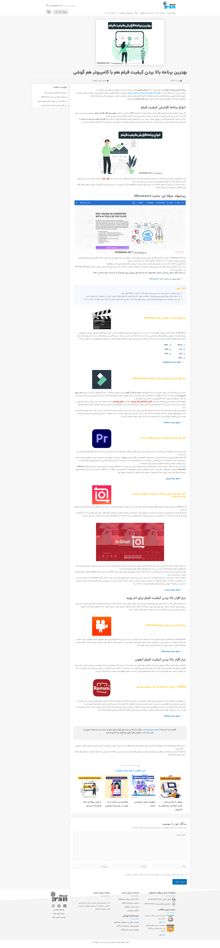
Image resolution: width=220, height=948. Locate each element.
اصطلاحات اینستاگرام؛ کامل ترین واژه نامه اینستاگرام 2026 (155, 928)
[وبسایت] (90, 867)
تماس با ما (111, 13)
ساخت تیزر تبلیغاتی (147, 13)
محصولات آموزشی (126, 13)
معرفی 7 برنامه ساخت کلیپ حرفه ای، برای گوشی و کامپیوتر (170, 806)
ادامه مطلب (162, 922)
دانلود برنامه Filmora (172, 422)
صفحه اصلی (171, 13)
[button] (47, 5)
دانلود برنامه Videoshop (170, 651)
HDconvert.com (157, 279)
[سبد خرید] (49, 12)
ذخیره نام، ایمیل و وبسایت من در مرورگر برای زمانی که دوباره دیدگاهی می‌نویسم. (154, 874)
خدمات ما (161, 13)
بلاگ (136, 13)
